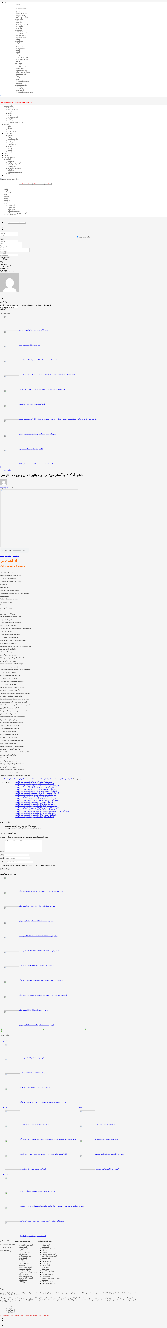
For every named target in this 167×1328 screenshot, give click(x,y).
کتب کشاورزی (24, 1261)
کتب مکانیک (23, 1254)
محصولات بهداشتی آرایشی (7, 102)
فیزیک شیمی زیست (25, 1267)
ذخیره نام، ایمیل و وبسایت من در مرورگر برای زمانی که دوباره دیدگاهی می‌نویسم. (29, 865)
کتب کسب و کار (24, 1252)
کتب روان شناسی (47, 1252)
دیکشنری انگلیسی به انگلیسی (28, 1272)
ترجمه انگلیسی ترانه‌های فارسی (10, 778)
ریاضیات (22, 1265)
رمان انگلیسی (80, 1107)
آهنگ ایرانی (7, 470)
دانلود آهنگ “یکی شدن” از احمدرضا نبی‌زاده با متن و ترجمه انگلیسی (36, 800)
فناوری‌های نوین (24, 1263)
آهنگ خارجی (4, 1041)
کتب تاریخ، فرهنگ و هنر (49, 1256)
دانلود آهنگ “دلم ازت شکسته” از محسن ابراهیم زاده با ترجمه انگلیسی (37, 785)
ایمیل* (2, 858)
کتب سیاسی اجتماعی (49, 1254)
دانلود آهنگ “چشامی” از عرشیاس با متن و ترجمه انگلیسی (33, 782)
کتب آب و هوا (46, 1250)
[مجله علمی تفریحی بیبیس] (1, 95)
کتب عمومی (4, 1174)
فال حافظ (45, 1280)
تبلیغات (10, 1308)
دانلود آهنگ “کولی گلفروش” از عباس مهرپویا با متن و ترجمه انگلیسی (37, 807)
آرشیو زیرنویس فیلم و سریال (51, 1278)
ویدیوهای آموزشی (47, 1274)
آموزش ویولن (29, 102)
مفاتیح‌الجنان (23, 1280)
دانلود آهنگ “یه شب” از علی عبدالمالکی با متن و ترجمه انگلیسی (35, 789)
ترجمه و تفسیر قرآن (25, 1276)
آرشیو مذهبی (46, 1276)
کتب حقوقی (46, 1245)
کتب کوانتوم (23, 1258)
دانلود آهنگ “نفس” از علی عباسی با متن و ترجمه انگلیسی (33, 796)
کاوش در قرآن (24, 1274)
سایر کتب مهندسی (25, 1269)
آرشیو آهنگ (45, 1269)
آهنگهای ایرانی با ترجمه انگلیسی (62, 778)
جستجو (10, 1306)
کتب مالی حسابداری (48, 1248)
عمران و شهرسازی (25, 1256)
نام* (1, 854)
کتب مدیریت (23, 1250)
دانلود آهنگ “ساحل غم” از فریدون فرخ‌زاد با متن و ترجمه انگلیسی (36, 787)
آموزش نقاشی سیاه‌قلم (19, 102)
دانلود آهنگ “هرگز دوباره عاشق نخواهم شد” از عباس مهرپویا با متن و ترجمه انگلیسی (42, 811)
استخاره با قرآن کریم (26, 1278)
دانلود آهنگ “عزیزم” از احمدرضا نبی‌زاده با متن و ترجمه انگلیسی (35, 798)
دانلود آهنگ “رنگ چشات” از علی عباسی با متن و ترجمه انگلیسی (35, 795)
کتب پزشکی (23, 1247)
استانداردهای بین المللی (26, 1270)
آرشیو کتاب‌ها (46, 1272)
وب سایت (3, 862)
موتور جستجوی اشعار (49, 1283)
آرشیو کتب (11, 1310)
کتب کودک (45, 1263)
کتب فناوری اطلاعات (26, 1245)
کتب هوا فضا (23, 1259)
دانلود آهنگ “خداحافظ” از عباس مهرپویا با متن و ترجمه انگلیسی (35, 809)
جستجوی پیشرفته (47, 1281)
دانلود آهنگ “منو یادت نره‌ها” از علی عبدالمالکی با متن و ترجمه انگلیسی (37, 793)
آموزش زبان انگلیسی (48, 1270)
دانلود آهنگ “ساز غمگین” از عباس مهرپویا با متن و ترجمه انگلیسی (36, 806)
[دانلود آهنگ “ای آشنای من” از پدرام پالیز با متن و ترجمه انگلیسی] (39, 547)
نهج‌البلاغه (22, 1281)
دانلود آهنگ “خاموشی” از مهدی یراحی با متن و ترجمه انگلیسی (34, 784)
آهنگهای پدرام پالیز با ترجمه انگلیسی (40, 778)
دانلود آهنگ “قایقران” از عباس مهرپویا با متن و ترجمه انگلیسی (34, 817)
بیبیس (81, 778)
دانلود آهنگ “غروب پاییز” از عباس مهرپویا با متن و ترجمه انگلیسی (35, 815)
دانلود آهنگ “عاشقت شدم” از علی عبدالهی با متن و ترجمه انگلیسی (36, 791)
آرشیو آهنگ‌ (11, 1312)
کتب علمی (4, 1107)
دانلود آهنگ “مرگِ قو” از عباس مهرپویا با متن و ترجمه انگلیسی (35, 804)
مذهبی (44, 1259)
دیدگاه (2, 851)
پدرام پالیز (24, 778)
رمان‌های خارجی (47, 1261)
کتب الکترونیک (24, 1248)
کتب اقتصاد (45, 1247)
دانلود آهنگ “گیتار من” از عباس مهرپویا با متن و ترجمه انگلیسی (35, 813)
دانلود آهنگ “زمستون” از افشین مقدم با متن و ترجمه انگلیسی (34, 802)
